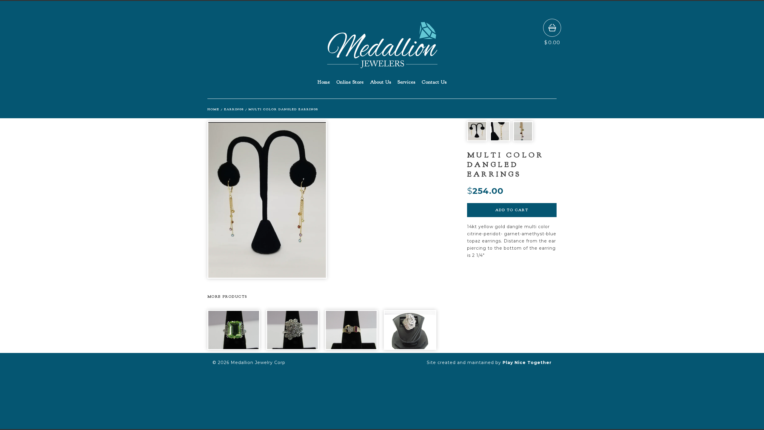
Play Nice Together (527, 362)
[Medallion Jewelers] (382, 65)
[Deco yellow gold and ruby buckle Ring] (351, 330)
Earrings (234, 109)
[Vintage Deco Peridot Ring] (233, 330)
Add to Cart (511, 210)
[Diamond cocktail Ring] (292, 330)
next (379, 200)
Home (324, 82)
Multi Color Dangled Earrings (283, 109)
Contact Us (434, 82)
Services (406, 82)
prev (264, 200)
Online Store (350, 82)
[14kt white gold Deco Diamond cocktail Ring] (410, 330)
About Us (380, 82)
